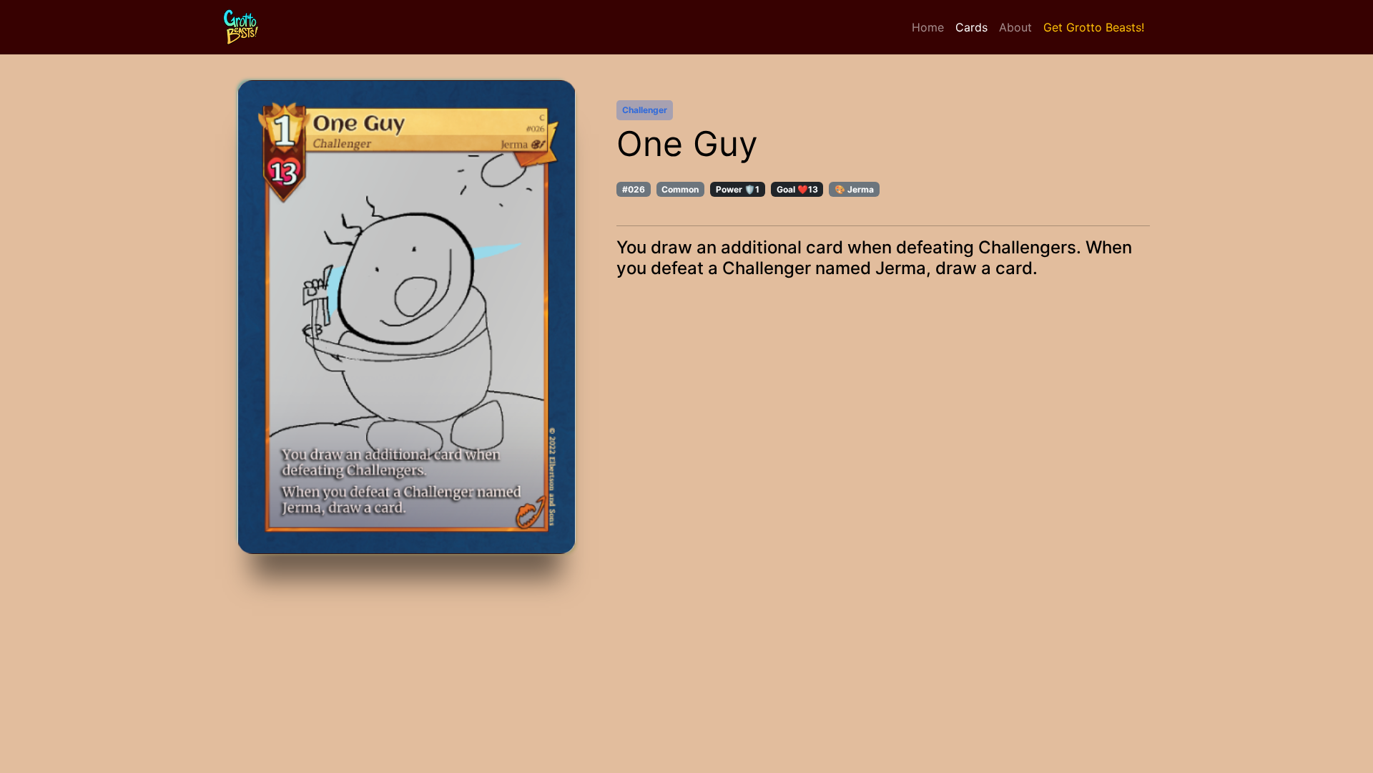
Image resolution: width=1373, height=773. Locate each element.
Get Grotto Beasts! (1093, 27)
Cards (971, 27)
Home (928, 27)
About (1015, 27)
